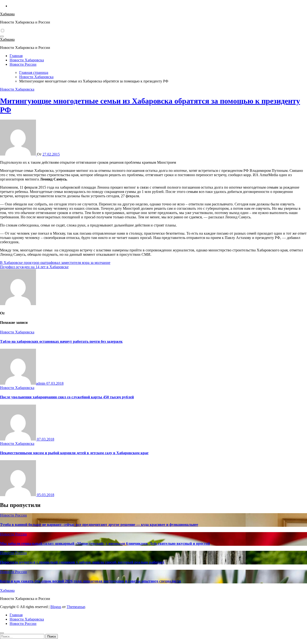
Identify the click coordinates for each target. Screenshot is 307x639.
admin (41, 383)
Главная (16, 56)
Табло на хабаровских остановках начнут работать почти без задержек (61, 341)
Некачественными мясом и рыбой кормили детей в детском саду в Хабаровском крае (74, 453)
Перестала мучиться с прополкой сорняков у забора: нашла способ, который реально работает (82, 562)
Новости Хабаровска (27, 60)
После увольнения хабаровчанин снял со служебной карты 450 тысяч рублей (67, 397)
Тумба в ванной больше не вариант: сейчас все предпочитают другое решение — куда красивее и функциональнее (99, 525)
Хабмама (7, 14)
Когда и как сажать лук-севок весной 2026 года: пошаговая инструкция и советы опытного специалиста (90, 581)
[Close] (2, 633)
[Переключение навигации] (2, 36)
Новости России (23, 64)
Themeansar (76, 607)
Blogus (55, 607)
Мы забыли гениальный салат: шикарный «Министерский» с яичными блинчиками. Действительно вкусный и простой (105, 543)
